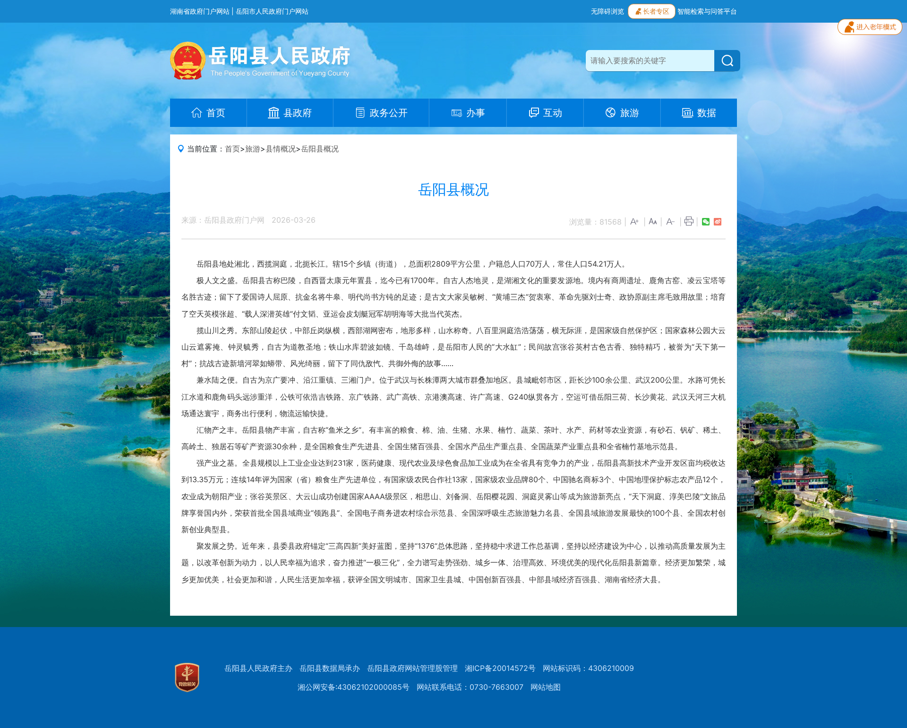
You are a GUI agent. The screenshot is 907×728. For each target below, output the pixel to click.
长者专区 (656, 11)
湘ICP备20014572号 (500, 668)
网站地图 (546, 687)
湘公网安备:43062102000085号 (354, 687)
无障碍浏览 (607, 11)
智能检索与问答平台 (707, 11)
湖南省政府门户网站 (200, 11)
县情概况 (280, 148)
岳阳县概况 (320, 148)
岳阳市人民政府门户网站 (272, 11)
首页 (232, 148)
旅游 (252, 148)
